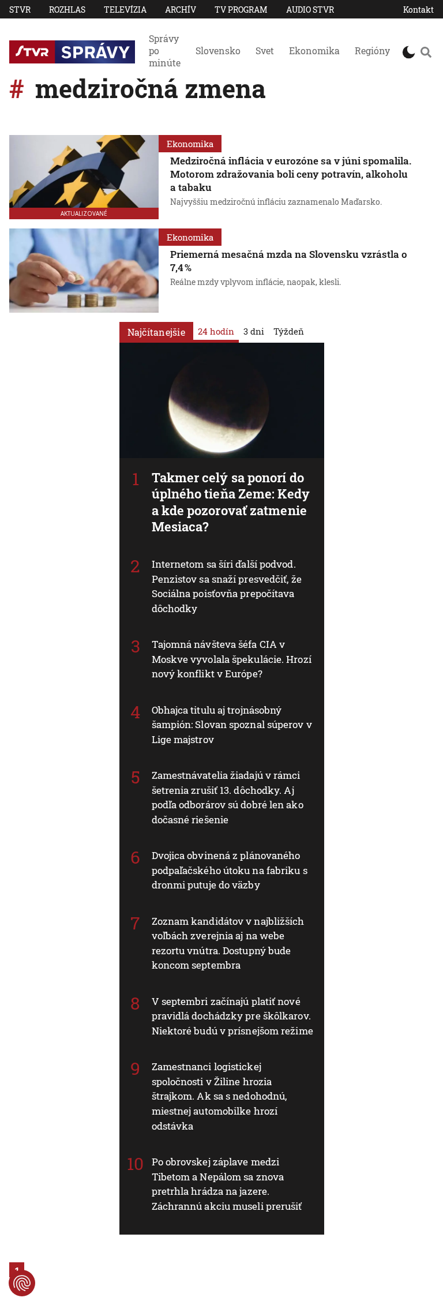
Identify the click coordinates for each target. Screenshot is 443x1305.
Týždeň (288, 331)
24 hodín (216, 331)
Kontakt (418, 9)
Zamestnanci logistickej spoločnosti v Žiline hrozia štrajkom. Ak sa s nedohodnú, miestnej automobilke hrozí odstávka (219, 1096)
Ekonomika (314, 50)
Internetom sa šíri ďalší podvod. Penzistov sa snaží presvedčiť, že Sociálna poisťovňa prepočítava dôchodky (227, 586)
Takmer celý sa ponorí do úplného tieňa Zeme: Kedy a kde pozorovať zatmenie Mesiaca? (231, 502)
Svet (265, 50)
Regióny (372, 50)
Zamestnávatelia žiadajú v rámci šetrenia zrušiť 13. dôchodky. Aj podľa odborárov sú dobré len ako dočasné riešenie (227, 797)
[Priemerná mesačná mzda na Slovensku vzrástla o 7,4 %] (84, 270)
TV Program (241, 9)
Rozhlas (67, 9)
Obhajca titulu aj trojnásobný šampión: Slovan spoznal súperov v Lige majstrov (232, 724)
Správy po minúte (165, 50)
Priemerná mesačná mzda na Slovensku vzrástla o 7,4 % (288, 260)
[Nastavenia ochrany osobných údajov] (22, 1283)
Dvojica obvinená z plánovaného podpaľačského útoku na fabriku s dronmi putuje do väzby (229, 870)
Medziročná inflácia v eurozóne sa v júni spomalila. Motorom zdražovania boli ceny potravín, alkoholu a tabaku (290, 174)
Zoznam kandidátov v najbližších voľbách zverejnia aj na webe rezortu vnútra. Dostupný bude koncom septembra (228, 943)
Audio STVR (310, 9)
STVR (20, 9)
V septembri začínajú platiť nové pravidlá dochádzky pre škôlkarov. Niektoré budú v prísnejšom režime (232, 1016)
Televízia (125, 9)
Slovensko (218, 50)
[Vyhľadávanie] (426, 52)
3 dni (253, 331)
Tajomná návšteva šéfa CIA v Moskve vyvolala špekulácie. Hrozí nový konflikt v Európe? (231, 659)
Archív (180, 9)
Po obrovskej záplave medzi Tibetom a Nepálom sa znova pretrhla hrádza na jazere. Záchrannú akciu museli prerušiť (227, 1184)
